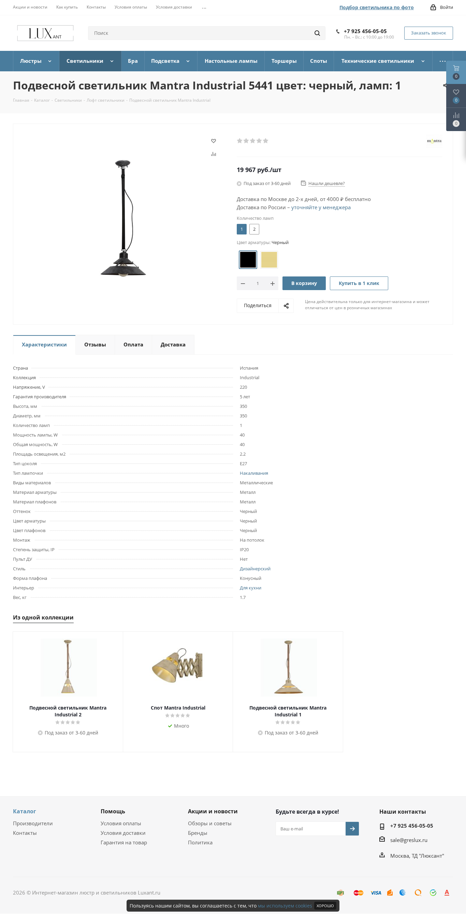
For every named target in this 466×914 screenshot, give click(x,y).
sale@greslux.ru (408, 840)
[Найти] (317, 33)
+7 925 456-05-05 (365, 31)
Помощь (113, 811)
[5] (266, 141)
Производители (33, 823)
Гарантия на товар (124, 842)
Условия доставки (123, 832)
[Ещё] (443, 61)
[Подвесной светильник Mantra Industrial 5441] (123, 218)
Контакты (25, 832)
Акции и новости (213, 811)
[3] (253, 141)
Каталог (24, 811)
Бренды (197, 832)
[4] (259, 141)
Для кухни (250, 588)
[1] (240, 141)
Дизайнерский (255, 569)
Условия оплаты (121, 823)
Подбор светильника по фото (376, 7)
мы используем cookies (285, 905)
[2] (246, 141)
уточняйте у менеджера (321, 207)
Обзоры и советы (210, 823)
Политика (200, 842)
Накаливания (254, 473)
